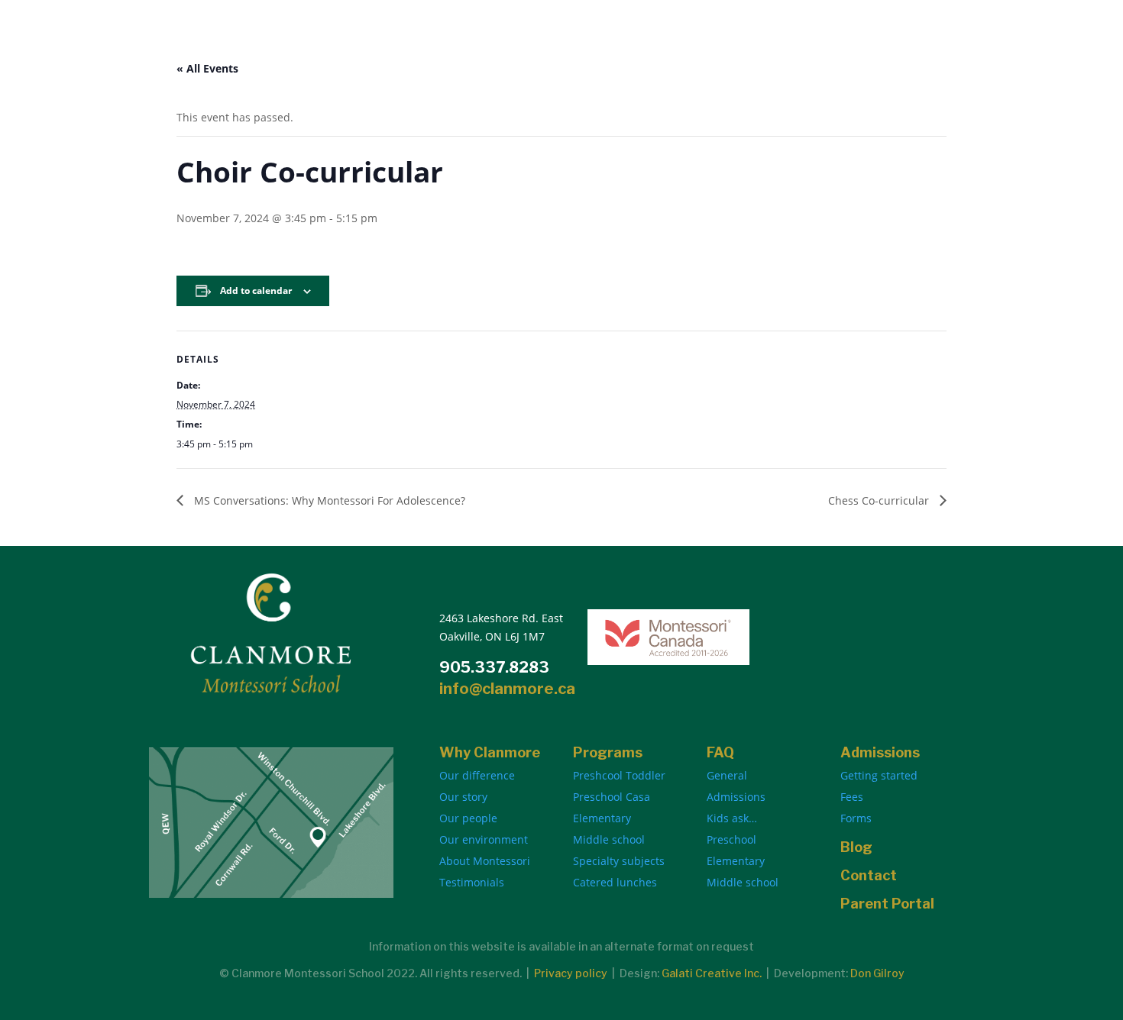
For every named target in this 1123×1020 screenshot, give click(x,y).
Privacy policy (570, 973)
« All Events (207, 68)
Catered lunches (615, 882)
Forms (856, 818)
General (727, 775)
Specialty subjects (619, 861)
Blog (856, 847)
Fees (851, 796)
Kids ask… (732, 818)
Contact (868, 875)
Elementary (602, 818)
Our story (463, 796)
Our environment (483, 839)
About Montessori (484, 861)
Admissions (736, 796)
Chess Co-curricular (880, 500)
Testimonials (471, 882)
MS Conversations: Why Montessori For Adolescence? (328, 500)
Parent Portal (887, 904)
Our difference (477, 775)
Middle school (609, 839)
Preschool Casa (611, 796)
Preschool (731, 839)
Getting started (878, 775)
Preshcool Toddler (619, 775)
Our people (468, 818)
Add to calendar (256, 290)
